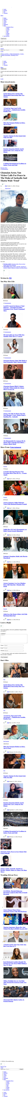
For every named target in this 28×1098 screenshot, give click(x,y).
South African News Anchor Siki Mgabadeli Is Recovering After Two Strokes (13, 95)
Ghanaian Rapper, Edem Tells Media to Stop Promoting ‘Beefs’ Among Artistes (15, 361)
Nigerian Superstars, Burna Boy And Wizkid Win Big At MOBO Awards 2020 (15, 928)
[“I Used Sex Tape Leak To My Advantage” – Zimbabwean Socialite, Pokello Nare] (15, 102)
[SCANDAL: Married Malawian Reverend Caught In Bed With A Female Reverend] (15, 883)
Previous (3, 167)
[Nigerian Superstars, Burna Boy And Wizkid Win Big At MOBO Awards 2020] (15, 919)
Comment (3, 633)
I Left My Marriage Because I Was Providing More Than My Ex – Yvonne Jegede (15, 473)
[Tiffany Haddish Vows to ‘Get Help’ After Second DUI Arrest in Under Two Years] (15, 973)
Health (7, 33)
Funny (7, 34)
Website (2, 650)
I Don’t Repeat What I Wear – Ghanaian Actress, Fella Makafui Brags (15, 910)
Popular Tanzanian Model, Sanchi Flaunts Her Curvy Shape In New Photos (13, 150)
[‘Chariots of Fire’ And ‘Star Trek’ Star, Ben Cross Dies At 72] (15, 936)
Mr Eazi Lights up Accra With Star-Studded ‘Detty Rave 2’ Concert (14, 335)
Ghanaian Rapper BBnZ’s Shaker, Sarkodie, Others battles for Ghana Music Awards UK (13, 388)
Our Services (6, 36)
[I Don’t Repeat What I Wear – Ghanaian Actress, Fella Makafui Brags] (15, 902)
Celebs (5, 21)
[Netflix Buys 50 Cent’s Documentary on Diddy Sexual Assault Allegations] (15, 517)
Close (2, 1067)
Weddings (5, 24)
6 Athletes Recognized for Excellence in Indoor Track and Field (14, 164)
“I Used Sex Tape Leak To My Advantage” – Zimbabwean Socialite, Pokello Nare (14, 109)
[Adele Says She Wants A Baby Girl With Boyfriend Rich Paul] (15, 599)
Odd (7, 32)
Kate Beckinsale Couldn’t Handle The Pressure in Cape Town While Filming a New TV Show (15, 963)
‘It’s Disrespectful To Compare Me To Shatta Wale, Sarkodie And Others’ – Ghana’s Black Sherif (14, 442)
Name (2, 645)
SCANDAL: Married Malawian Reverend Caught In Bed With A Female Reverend (15, 892)
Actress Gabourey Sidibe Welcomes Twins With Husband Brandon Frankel (15, 503)
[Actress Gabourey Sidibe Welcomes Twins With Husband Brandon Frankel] (15, 488)
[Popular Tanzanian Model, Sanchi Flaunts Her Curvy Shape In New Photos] (15, 143)
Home (4, 18)
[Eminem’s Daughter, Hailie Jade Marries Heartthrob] (15, 544)
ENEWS (5, 19)
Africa (4, 20)
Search (21, 50)
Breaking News (9, 27)
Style (4, 23)
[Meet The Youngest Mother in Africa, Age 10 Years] (15, 117)
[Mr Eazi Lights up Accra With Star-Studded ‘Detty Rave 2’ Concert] (15, 320)
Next (6, 167)
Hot (4, 11)
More (4, 25)
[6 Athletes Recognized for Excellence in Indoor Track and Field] (15, 157)
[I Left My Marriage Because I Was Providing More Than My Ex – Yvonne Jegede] (15, 457)
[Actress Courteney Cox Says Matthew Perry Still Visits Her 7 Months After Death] (15, 571)
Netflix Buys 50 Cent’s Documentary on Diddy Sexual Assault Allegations (15, 530)
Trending (5, 13)
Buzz (7, 31)
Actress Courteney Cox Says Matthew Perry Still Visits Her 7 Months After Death (14, 584)
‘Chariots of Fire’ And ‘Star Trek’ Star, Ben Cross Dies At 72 (14, 945)
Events (7, 29)
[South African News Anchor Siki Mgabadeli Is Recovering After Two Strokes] (15, 88)
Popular (5, 10)
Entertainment (8, 303)
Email (2, 648)
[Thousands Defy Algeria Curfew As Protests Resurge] (15, 992)
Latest (4, 9)
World (7, 28)
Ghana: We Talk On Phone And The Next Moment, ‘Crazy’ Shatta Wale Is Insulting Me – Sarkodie (14, 415)
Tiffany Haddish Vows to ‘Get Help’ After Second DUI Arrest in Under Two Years (14, 982)
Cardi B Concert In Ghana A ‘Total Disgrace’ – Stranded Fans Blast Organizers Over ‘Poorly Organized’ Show (14, 308)
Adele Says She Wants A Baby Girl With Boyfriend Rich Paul (15, 614)
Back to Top (3, 1066)
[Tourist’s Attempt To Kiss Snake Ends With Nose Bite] (15, 130)
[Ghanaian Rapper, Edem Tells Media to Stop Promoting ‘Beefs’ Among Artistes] (15, 346)
